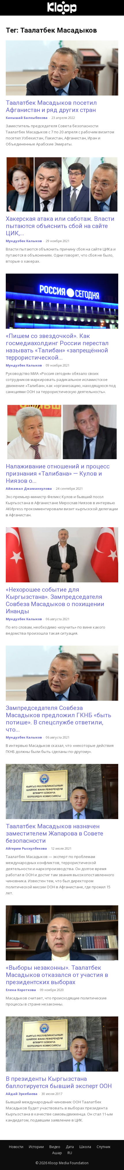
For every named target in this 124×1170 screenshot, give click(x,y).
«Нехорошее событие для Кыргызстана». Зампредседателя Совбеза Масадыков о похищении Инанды (55, 600)
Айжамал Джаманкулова (29, 488)
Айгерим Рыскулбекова (26, 848)
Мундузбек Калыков (24, 241)
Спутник (103, 1146)
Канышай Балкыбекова (27, 117)
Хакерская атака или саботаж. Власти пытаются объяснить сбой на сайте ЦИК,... (60, 226)
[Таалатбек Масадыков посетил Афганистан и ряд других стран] (62, 68)
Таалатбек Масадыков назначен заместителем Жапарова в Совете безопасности (54, 833)
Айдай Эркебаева (21, 1093)
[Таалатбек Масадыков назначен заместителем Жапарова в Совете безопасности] (62, 791)
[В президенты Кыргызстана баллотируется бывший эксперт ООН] (62, 1044)
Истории (36, 1146)
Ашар (57, 1152)
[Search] (116, 8)
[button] (10, 8)
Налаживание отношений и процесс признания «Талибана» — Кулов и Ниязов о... (58, 473)
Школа (85, 1146)
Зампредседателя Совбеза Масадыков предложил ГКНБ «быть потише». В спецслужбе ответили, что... (58, 718)
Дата (70, 1146)
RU (69, 1152)
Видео (54, 1146)
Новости (16, 1146)
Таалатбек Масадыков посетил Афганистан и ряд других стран (51, 106)
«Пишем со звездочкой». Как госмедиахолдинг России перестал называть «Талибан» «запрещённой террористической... (57, 346)
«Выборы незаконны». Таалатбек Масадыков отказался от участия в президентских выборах (57, 975)
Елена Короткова (21, 990)
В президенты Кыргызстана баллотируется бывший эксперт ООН (59, 1082)
